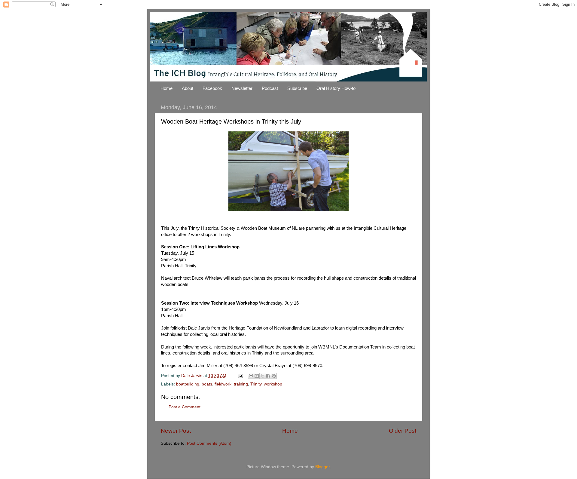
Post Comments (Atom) (209, 443)
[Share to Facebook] (268, 376)
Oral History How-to (336, 88)
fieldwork (223, 384)
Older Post (402, 431)
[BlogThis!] (257, 376)
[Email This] (251, 376)
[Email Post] (240, 375)
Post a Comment (184, 407)
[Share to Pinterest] (274, 376)
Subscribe (297, 88)
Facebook (212, 88)
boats (207, 384)
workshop (273, 384)
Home (166, 88)
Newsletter (241, 88)
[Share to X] (262, 376)
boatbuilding (187, 384)
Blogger (322, 467)
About (187, 88)
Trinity (255, 384)
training (241, 384)
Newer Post (176, 431)
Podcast (270, 88)
